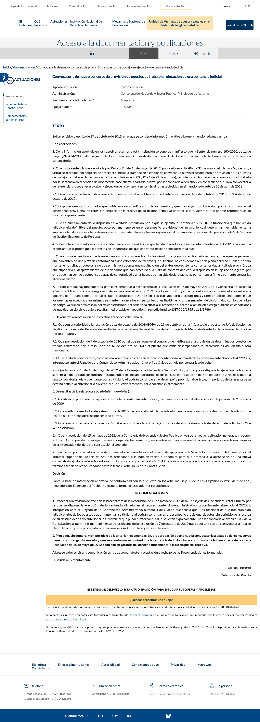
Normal (143, 53)
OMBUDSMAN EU (77, 716)
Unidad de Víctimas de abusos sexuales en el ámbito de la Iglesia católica (179, 23)
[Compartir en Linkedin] (92, 53)
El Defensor (25, 23)
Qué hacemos (40, 23)
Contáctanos (41, 668)
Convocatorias (175, 6)
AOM (115, 716)
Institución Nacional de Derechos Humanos (86, 23)
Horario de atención (138, 6)
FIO (100, 716)
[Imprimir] (116, 53)
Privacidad (178, 664)
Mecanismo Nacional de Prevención (128, 23)
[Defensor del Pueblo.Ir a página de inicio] (28, 666)
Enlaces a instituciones (73, 664)
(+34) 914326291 (60, 698)
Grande (173, 53)
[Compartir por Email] (103, 53)
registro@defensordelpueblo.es (66, 619)
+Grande (203, 53)
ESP (247, 6)
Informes (52, 6)
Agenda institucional (24, 6)
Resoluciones (13, 96)
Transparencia (106, 6)
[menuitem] (27, 6)
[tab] (68, 53)
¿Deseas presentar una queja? (151, 600)
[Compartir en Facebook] (68, 53)
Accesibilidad (110, 664)
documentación (24, 67)
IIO (129, 716)
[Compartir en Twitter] (79, 53)
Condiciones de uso (145, 664)
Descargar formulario (142, 615)
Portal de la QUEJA (239, 25)
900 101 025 (50, 693)
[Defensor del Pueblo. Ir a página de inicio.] (10, 25)
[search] (225, 6)
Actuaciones (59, 21)
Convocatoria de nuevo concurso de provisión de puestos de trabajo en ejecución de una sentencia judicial (110, 67)
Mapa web (204, 664)
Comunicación (78, 6)
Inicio (7, 67)
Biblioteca (39, 664)
